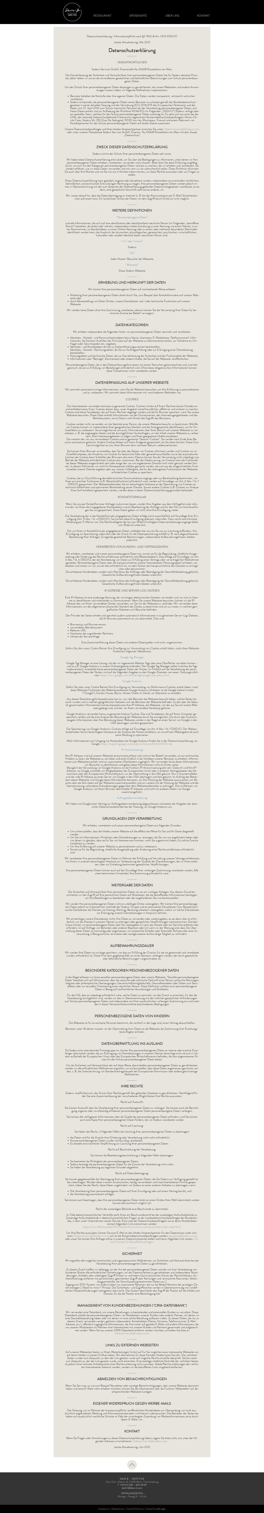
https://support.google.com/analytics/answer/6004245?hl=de (136, 744)
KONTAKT (203, 16)
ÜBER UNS (172, 16)
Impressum (103, 1509)
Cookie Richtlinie (134, 1509)
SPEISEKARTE (138, 16)
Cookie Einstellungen (155, 1509)
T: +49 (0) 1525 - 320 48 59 (132, 1485)
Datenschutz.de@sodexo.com (91, 1236)
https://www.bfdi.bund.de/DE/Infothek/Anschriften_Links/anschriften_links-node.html (131, 1227)
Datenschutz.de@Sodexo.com (182, 129)
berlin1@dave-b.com (132, 1488)
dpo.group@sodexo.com (182, 1236)
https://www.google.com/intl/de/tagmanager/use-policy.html (135, 675)
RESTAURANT (102, 16)
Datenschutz (117, 1509)
